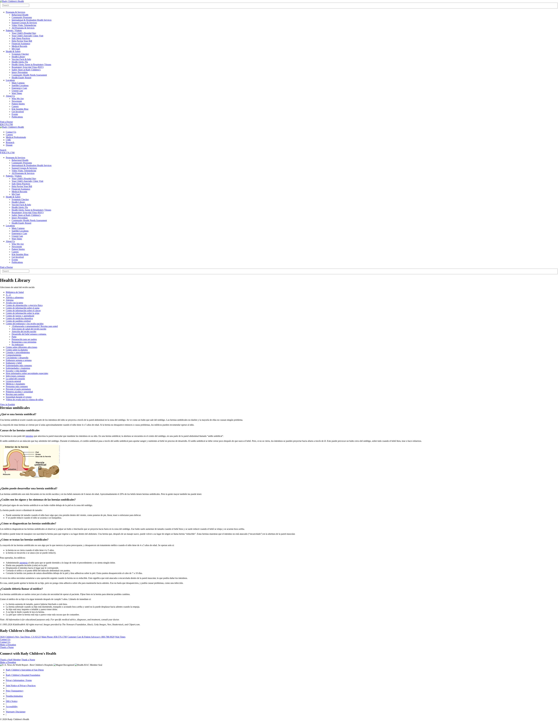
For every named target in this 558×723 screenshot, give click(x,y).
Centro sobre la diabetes (17, 350)
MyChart (16, 49)
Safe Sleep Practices (21, 38)
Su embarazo (18, 344)
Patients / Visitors (14, 30)
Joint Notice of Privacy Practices (21, 685)
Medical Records (19, 46)
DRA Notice (11, 701)
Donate (9, 145)
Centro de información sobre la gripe (22, 313)
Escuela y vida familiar (16, 370)
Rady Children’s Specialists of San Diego (25, 670)
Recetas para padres (15, 394)
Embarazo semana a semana (19, 360)
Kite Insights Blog (20, 109)
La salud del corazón (15, 378)
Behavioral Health (20, 15)
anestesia (23, 562)
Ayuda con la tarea (14, 302)
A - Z (8, 295)
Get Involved (18, 111)
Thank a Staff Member (10, 659)
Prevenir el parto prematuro (18, 389)
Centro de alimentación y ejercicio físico (24, 305)
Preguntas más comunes (17, 386)
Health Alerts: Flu (20, 62)
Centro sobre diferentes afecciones (21, 347)
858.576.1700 (6, 124)
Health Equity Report (21, 77)
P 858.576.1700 (7, 152)
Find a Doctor (6, 122)
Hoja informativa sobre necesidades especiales (27, 373)
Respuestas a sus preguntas (24, 342)
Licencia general (13, 381)
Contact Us (11, 132)
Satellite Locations (20, 85)
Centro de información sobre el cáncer (23, 310)
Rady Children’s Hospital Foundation (23, 675)
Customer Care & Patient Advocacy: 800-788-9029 (91, 637)
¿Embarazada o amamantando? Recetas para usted (35, 326)
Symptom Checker (20, 54)
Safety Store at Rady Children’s (26, 69)
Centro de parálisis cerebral (18, 321)
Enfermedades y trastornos (18, 368)
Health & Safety (13, 51)
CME (8, 140)
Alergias (10, 300)
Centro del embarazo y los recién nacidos (24, 323)
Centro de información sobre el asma (22, 308)
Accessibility (12, 706)
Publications (17, 117)
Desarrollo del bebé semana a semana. (29, 334)
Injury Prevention (20, 72)
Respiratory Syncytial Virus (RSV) (28, 67)
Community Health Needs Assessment (29, 75)
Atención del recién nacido (24, 331)
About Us (10, 96)
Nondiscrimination (14, 696)
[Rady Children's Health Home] (12, 1)
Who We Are (18, 98)
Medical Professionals (16, 137)
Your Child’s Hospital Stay (24, 33)
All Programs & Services (23, 28)
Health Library (18, 56)
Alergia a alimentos (15, 297)
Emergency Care (19, 88)
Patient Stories (18, 104)
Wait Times (17, 93)
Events (15, 114)
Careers (15, 106)
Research (10, 142)
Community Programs (22, 17)
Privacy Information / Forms (19, 680)
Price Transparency (14, 691)
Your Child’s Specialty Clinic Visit (27, 35)
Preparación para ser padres (24, 339)
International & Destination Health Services (31, 20)
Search (3, 150)
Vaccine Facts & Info (21, 59)
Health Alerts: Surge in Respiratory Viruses (31, 64)
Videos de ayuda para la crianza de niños (24, 399)
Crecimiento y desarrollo (17, 357)
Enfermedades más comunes (19, 365)
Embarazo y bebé (14, 363)
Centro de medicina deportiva (19, 318)
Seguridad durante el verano (19, 397)
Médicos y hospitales (15, 384)
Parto (14, 336)
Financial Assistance (21, 43)
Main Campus (18, 83)
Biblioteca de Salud (15, 292)
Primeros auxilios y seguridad (19, 391)
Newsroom (17, 101)
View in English (7, 404)
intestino (29, 436)
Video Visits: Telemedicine (24, 25)
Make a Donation (8, 644)
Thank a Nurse (7, 647)
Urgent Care (17, 90)
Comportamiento (13, 355)
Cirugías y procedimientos (18, 352)
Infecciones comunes (15, 376)
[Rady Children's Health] (12, 127)
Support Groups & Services (24, 22)
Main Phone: (54, 637)
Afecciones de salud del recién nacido (29, 329)
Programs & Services (15, 12)
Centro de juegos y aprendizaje (20, 316)
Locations (10, 80)
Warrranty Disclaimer (15, 711)
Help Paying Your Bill (22, 41)
